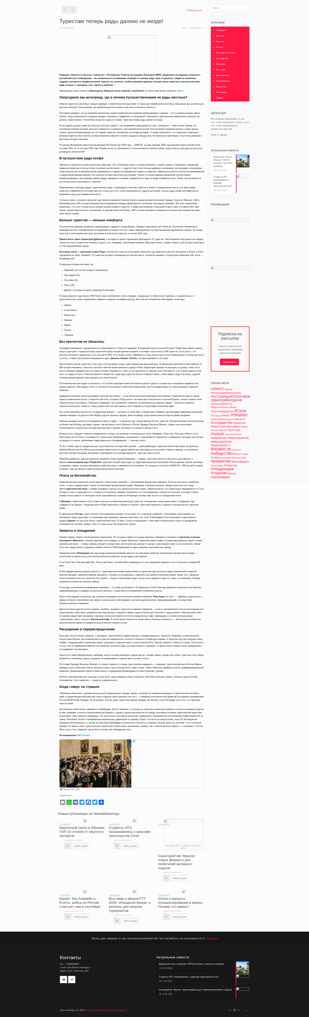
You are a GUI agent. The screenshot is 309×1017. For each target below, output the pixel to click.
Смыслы (220, 41)
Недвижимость (223, 81)
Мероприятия (222, 75)
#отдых (245, 454)
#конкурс (214, 430)
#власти (240, 419)
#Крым (233, 407)
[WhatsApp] (230, 1010)
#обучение (236, 450)
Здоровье (220, 64)
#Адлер (229, 389)
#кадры (244, 427)
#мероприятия (221, 441)
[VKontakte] (234, 1010)
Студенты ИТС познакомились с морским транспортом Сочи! (129, 832)
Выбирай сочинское (225, 53)
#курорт (218, 433)
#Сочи (240, 410)
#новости (221, 448)
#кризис (223, 430)
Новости (220, 36)
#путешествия (238, 457)
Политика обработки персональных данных (106, 1010)
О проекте (221, 30)
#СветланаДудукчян (222, 411)
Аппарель (212, 938)
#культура (234, 429)
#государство (222, 423)
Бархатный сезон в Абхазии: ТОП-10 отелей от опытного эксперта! (82, 832)
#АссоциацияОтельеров (230, 396)
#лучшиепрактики (233, 434)
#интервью (234, 426)
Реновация (221, 92)
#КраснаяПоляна (220, 407)
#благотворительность (222, 419)
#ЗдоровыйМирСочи (221, 403)
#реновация (240, 461)
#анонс (225, 415)
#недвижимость (221, 445)
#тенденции (222, 469)
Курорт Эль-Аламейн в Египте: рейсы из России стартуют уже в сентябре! (80, 902)
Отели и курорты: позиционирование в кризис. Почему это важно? (181, 902)
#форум (231, 473)
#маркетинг (219, 438)
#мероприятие (238, 438)
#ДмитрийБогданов (226, 400)
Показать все (195, 10)
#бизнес (239, 414)
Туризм (219, 98)
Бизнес (219, 47)
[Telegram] (238, 1010)
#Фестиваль (216, 416)
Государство (222, 58)
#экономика (220, 477)
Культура (220, 69)
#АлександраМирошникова (226, 392)
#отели (215, 457)
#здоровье (239, 422)
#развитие (221, 461)
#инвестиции (218, 426)
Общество (221, 86)
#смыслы (230, 465)
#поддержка (225, 458)
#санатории (217, 465)
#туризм (219, 472)
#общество (222, 453)
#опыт (237, 453)
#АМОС (217, 389)
